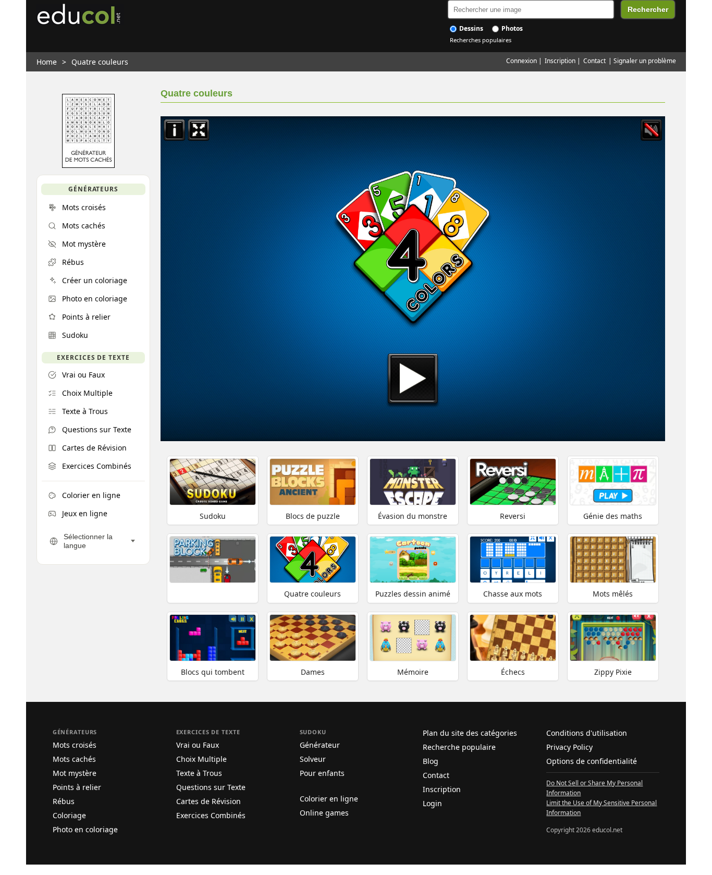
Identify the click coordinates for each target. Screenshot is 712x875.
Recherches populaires (480, 40)
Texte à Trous (199, 773)
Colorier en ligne (329, 799)
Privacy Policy (569, 747)
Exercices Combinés (210, 815)
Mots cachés (74, 759)
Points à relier (77, 787)
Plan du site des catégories (470, 733)
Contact (594, 60)
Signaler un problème (644, 60)
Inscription (560, 60)
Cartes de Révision (208, 801)
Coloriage (69, 815)
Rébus (64, 801)
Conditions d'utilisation (586, 733)
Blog (430, 761)
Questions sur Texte (210, 787)
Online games (324, 813)
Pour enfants (322, 773)
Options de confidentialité (591, 761)
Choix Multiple (201, 759)
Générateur (320, 745)
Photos (511, 28)
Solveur (313, 759)
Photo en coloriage (85, 829)
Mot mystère (74, 773)
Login (432, 803)
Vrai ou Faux (197, 745)
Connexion (521, 60)
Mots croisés (74, 745)
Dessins (470, 28)
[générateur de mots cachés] (88, 165)
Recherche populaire (459, 747)
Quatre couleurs (99, 62)
